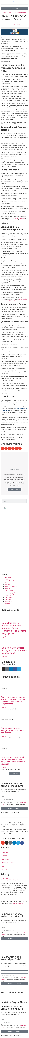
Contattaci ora (9, 562)
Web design (8, 577)
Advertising (8, 605)
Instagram (7, 588)
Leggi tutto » (4, 707)
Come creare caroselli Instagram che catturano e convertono (14, 650)
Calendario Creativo (8, 863)
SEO (6, 582)
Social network (9, 579)
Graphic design (9, 590)
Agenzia (4, 855)
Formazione (5, 859)
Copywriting (8, 597)
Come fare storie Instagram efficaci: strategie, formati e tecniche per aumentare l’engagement (14, 628)
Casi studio (8, 599)
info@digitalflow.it (18, 903)
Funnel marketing (10, 592)
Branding (7, 603)
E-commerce (8, 595)
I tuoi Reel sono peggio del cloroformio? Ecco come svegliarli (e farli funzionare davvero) (13, 760)
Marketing (8, 584)
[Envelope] (3, 843)
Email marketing (9, 594)
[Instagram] (3, 669)
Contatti (4, 870)
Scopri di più (9, 542)
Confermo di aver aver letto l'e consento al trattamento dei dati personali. (13, 804)
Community (5, 852)
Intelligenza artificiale (11, 586)
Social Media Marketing (11, 581)
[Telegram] (19, 669)
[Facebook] (15, 669)
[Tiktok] (7, 669)
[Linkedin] (11, 669)
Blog (3, 866)
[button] (14, 4)
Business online (15, 24)
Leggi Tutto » (5, 637)
